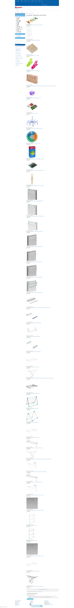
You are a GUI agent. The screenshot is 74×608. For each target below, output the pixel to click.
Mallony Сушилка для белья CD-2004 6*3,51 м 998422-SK (33, 322)
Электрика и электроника (19, 58)
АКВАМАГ (18, 26)
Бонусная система (17, 604)
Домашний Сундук (19, 27)
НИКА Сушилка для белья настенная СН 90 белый (32, 437)
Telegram (31, 602)
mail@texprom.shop (47, 603)
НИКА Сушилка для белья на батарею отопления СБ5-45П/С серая (34, 216)
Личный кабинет (17, 602)
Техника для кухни (18, 53)
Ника (17, 30)
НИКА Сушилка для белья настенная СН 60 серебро (33, 393)
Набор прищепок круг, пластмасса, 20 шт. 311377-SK (33, 143)
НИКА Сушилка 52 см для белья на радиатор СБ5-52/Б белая (34, 261)
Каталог (17, 44)
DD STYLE (18, 17)
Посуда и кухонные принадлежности (18, 50)
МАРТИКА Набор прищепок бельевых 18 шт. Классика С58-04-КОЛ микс (35, 170)
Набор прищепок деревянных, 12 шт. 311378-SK (32, 55)
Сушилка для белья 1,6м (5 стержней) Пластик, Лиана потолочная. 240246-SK (36, 471)
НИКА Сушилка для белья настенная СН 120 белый (32, 571)
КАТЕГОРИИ (17, 8)
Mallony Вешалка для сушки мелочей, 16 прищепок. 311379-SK (34, 128)
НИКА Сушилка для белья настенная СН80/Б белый (33, 336)
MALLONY (18, 21)
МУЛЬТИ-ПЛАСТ (18, 29)
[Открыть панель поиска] (16, 12)
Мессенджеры (47, 602)
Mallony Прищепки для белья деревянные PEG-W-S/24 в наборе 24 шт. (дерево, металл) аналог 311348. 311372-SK (41, 85)
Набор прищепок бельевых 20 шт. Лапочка (31, 113)
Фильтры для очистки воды (19, 63)
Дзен (31, 604)
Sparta (17, 24)
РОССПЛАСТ (18, 31)
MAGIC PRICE (18, 20)
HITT (17, 19)
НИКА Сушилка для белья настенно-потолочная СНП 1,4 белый (34, 447)
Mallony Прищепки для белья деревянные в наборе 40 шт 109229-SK (35, 185)
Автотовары (17, 60)
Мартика (17, 28)
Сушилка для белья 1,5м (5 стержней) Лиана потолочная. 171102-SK (35, 510)
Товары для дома (18, 61)
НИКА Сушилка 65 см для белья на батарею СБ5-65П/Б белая (34, 246)
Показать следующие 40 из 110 (42, 589)
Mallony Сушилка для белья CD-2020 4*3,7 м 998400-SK (33, 351)
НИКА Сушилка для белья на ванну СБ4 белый (32, 422)
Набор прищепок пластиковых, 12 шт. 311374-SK (32, 70)
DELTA (17, 18)
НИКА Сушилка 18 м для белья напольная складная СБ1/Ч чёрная (34, 586)
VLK (17, 25)
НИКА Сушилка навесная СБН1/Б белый (31, 525)
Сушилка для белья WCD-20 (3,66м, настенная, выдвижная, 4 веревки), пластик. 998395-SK (38, 307)
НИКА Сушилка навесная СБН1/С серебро (31, 540)
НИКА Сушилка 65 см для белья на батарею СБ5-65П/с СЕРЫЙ (34, 231)
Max (31, 603)
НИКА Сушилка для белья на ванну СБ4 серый (32, 408)
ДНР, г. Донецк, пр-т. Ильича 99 (49, 604)
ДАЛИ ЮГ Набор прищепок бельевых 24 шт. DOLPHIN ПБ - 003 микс (35, 158)
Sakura (17, 23)
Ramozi (17, 22)
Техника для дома (18, 55)
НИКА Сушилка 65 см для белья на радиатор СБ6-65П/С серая (34, 292)
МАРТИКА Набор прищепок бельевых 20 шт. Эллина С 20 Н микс (34, 24)
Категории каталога (17, 43)
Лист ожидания (17, 603)
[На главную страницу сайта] (37, 7)
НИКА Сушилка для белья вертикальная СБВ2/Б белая (33, 40)
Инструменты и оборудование (20, 46)
